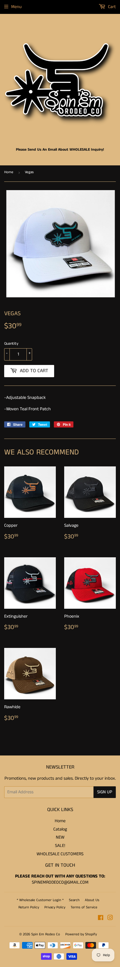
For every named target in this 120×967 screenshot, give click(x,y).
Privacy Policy (54, 907)
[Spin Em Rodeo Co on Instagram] (110, 918)
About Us (92, 900)
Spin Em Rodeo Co (45, 934)
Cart (111, 7)
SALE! (60, 845)
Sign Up (104, 792)
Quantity (11, 343)
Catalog (60, 829)
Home (8, 172)
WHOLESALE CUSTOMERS (60, 854)
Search (74, 900)
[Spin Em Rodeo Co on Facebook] (101, 918)
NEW (60, 837)
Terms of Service (84, 907)
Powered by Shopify (81, 934)
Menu (16, 7)
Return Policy (28, 907)
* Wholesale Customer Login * (40, 900)
